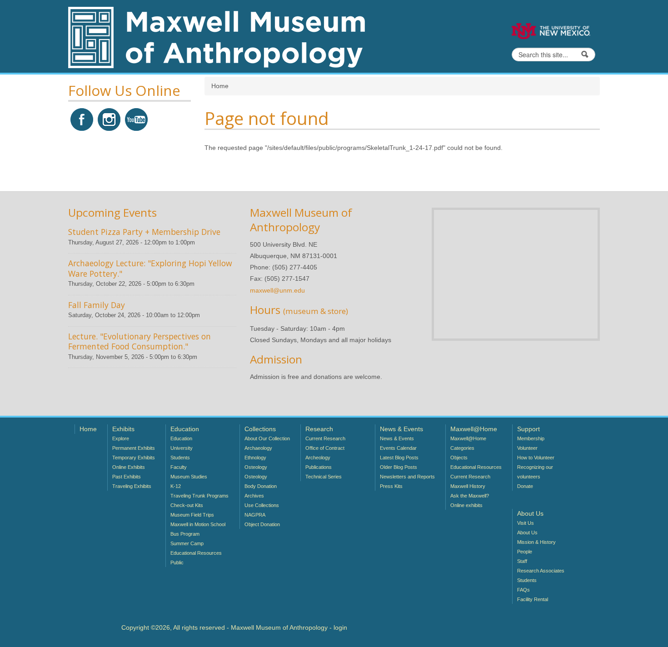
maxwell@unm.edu (277, 290)
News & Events (397, 438)
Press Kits (391, 486)
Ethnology (255, 457)
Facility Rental (532, 599)
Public (177, 562)
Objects (459, 457)
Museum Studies (188, 476)
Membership (530, 438)
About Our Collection (267, 438)
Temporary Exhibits (133, 457)
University (181, 448)
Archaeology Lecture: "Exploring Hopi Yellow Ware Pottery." (150, 268)
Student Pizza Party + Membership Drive (144, 231)
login (340, 627)
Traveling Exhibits (131, 486)
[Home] (216, 36)
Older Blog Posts (398, 467)
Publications (318, 467)
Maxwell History (467, 486)
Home (88, 429)
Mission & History (536, 542)
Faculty (178, 467)
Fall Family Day (96, 304)
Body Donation (260, 486)
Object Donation (262, 524)
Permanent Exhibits (133, 448)
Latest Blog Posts (399, 457)
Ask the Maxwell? (469, 495)
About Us (527, 532)
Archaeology (258, 448)
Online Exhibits (128, 467)
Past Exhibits (126, 476)
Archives (254, 495)
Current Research (325, 438)
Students (180, 457)
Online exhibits (466, 505)
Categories (462, 448)
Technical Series (323, 476)
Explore (120, 438)
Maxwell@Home (468, 438)
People (524, 551)
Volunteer (527, 448)
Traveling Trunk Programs (199, 495)
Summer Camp (187, 543)
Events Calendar (398, 448)
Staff (522, 561)
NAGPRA (254, 515)
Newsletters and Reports (407, 476)
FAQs (523, 589)
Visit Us (525, 523)
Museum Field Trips (192, 515)
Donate (525, 486)
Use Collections (261, 505)
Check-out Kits (186, 505)
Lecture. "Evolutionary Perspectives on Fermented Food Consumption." (139, 341)
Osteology (255, 467)
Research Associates (540, 570)
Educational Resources (196, 553)
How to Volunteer (535, 457)
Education (181, 438)
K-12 (175, 486)
